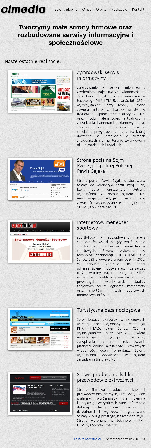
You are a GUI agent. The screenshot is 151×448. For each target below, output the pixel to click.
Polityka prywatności (87, 439)
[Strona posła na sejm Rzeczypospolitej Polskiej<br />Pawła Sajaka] (40, 201)
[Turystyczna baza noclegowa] (40, 351)
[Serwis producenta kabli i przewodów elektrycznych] (40, 415)
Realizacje (119, 9)
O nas (86, 9)
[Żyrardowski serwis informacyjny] (40, 113)
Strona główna (66, 9)
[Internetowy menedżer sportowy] (40, 263)
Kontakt (138, 9)
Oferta (101, 9)
